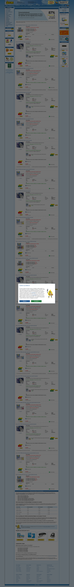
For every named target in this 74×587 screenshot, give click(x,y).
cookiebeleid (33, 292)
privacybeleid (34, 294)
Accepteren (36, 301)
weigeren (24, 301)
